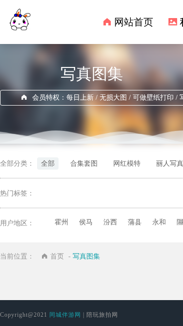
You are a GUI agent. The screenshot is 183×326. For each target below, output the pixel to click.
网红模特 (127, 163)
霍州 (61, 222)
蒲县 (135, 222)
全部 (48, 163)
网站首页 (133, 22)
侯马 (86, 222)
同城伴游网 (65, 314)
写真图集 (86, 256)
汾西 (110, 222)
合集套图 (84, 163)
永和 (159, 222)
